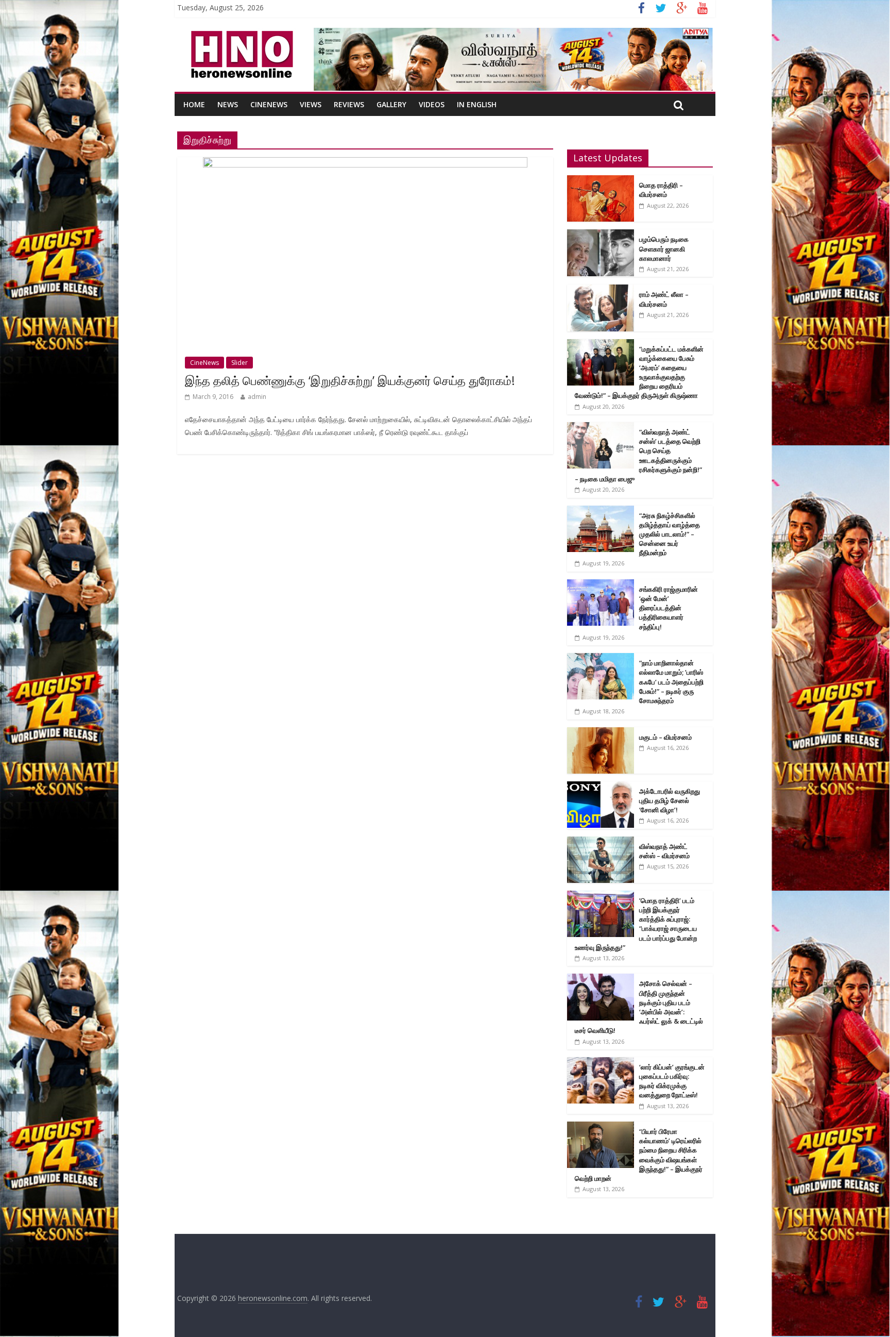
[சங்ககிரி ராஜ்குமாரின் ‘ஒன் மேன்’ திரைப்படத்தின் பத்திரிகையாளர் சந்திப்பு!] (600, 585)
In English (477, 104)
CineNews (268, 104)
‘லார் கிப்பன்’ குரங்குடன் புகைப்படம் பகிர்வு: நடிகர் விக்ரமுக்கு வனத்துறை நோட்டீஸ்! (672, 1081)
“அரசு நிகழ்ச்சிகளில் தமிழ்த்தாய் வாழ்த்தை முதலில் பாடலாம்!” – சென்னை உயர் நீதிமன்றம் (669, 534)
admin (257, 396)
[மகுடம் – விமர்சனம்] (600, 733)
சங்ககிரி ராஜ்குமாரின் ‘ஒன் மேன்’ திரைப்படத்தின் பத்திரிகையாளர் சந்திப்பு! (668, 607)
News (227, 104)
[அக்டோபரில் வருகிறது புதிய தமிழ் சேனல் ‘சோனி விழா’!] (600, 787)
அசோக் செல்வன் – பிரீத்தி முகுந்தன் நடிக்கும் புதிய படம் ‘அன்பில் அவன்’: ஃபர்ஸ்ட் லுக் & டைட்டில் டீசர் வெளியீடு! (639, 1007)
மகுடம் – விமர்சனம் (665, 737)
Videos (431, 104)
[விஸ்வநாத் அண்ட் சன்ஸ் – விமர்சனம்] (600, 842)
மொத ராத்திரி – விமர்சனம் (661, 189)
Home (194, 104)
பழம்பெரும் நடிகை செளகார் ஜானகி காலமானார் (664, 248)
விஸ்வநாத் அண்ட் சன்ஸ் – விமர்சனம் (664, 851)
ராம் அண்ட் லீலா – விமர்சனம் (664, 299)
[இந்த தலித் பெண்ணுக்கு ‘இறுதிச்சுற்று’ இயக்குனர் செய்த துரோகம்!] (365, 163)
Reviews (349, 104)
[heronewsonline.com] (240, 34)
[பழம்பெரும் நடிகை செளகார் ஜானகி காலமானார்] (600, 235)
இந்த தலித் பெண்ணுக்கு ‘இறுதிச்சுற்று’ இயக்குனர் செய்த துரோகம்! (350, 380)
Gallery (391, 104)
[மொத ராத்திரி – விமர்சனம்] (600, 181)
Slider (239, 362)
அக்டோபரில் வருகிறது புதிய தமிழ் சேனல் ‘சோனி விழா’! (669, 800)
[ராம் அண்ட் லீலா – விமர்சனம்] (600, 290)
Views (310, 104)
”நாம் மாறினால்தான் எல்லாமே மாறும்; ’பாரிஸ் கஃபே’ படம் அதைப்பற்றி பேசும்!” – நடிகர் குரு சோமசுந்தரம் (671, 681)
